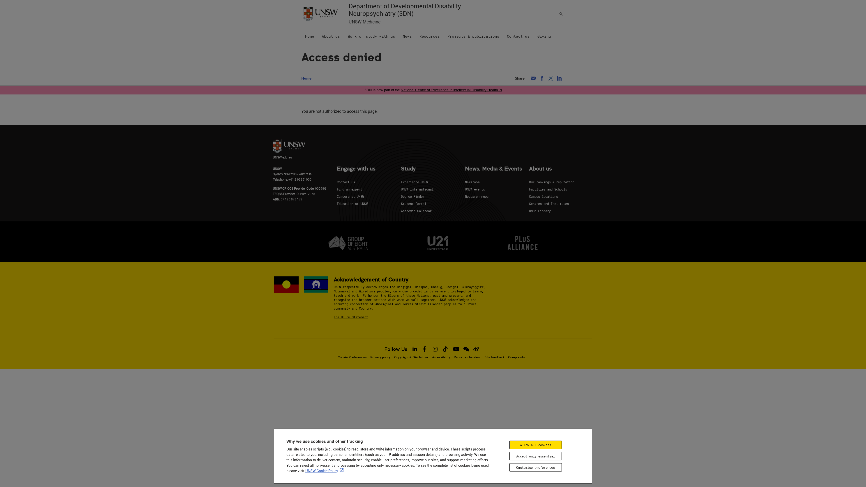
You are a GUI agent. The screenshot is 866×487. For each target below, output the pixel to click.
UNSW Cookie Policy (321, 471)
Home (306, 78)
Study (408, 169)
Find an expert (349, 189)
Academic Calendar (416, 211)
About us (540, 169)
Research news (476, 196)
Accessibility (441, 357)
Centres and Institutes (549, 204)
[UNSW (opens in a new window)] (320, 13)
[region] (433, 456)
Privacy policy (380, 357)
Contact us (346, 182)
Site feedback (494, 357)
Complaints (516, 357)
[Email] (533, 78)
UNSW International (417, 189)
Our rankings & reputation (551, 182)
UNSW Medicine (364, 22)
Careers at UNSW (350, 196)
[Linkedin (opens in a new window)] (559, 78)
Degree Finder (412, 196)
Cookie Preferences (352, 357)
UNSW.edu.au (282, 157)
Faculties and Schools (548, 189)
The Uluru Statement (351, 317)
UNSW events (475, 189)
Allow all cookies (535, 445)
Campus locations (543, 196)
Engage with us (356, 169)
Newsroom (472, 182)
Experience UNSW (414, 182)
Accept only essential (535, 456)
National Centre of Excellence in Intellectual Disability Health (449, 90)
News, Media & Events (493, 169)
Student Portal (413, 204)
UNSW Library (540, 211)
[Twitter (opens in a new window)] (550, 78)
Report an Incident (467, 357)
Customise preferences (535, 467)
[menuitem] (309, 36)
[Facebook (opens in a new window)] (542, 78)
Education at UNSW (352, 204)
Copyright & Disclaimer (411, 357)
